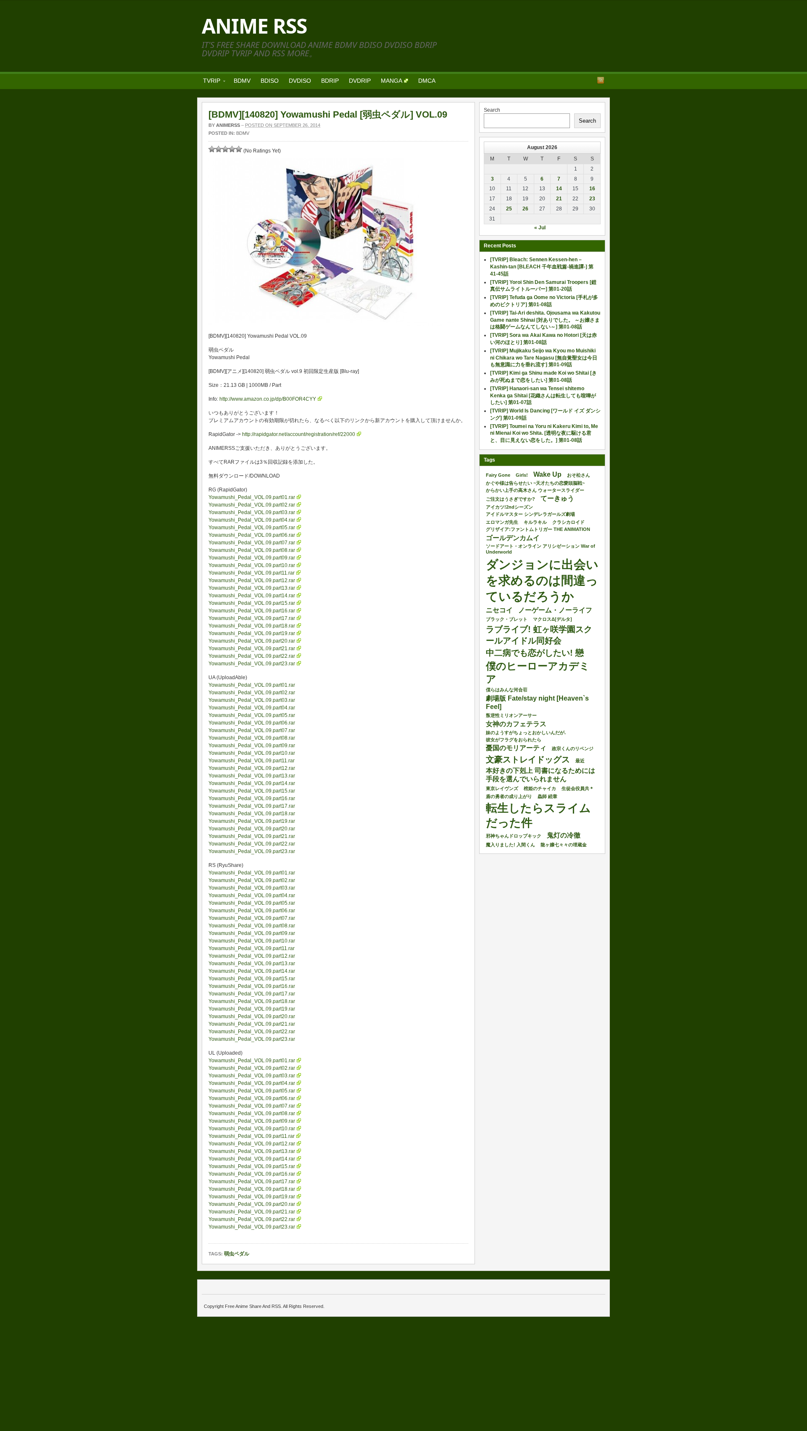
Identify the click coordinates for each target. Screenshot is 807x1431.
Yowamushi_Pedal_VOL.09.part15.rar (251, 603)
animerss (228, 125)
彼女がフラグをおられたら (513, 739)
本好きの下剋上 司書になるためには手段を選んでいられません (540, 775)
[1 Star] (211, 149)
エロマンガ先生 (502, 522)
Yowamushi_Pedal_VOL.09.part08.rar (251, 550)
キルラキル (535, 522)
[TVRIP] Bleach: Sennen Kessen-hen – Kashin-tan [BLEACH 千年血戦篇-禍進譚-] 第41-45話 (541, 267)
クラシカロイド (568, 522)
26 (525, 209)
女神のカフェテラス (516, 723)
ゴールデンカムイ (513, 537)
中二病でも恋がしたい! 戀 (535, 652)
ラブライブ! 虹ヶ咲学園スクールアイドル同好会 (539, 635)
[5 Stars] (238, 149)
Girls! (522, 475)
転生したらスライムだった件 (538, 815)
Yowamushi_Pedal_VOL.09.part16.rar (251, 611)
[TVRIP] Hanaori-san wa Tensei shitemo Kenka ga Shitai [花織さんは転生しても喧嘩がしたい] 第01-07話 (543, 396)
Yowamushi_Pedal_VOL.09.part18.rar (251, 626)
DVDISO (300, 80)
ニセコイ (499, 610)
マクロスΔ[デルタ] (552, 619)
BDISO (270, 80)
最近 (580, 760)
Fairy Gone (498, 475)
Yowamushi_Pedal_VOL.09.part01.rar (251, 497)
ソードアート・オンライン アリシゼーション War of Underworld (540, 549)
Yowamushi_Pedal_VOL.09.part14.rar (251, 596)
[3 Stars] (225, 149)
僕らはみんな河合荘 (506, 689)
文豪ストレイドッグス (528, 759)
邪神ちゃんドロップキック (513, 835)
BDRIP (330, 80)
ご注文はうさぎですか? (510, 499)
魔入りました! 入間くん (510, 844)
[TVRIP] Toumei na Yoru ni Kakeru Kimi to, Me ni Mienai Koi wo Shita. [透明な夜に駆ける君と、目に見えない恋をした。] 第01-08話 (544, 433)
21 (559, 199)
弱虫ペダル (236, 1254)
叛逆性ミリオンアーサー (511, 715)
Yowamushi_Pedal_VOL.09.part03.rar (251, 512)
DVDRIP (360, 80)
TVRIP (209, 82)
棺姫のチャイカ (540, 788)
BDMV (242, 80)
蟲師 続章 (547, 796)
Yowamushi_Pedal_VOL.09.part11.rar (251, 573)
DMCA (426, 80)
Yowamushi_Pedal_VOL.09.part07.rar (251, 543)
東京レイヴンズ (502, 788)
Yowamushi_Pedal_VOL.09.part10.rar (251, 565)
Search (492, 110)
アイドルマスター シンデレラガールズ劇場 (530, 514)
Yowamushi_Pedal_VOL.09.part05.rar (251, 527)
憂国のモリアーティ (516, 747)
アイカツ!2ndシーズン (509, 506)
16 (592, 189)
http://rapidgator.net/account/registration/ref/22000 (298, 434)
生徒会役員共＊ (578, 788)
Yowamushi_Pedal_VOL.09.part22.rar (251, 656)
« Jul (540, 228)
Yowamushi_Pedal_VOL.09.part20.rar (251, 641)
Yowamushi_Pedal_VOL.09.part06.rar (251, 535)
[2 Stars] (218, 149)
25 (509, 209)
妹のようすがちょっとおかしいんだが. (526, 732)
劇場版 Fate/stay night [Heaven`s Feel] (537, 703)
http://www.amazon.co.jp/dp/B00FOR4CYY (267, 399)
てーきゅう (557, 498)
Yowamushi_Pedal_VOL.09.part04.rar (251, 520)
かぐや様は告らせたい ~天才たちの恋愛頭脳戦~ (535, 483)
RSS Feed (600, 80)
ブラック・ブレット (506, 619)
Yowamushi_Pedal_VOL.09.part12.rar (251, 580)
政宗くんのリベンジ (572, 748)
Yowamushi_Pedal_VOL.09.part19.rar (251, 633)
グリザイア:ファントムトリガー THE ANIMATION (538, 529)
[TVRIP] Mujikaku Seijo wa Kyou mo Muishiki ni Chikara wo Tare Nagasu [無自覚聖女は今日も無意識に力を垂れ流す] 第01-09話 (543, 358)
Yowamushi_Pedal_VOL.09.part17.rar (251, 618)
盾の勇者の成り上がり (509, 796)
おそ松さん (578, 475)
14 (559, 189)
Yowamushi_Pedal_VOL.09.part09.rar (251, 558)
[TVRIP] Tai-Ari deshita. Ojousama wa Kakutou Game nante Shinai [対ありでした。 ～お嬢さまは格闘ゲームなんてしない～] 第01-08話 (545, 320)
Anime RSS (254, 25)
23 (592, 199)
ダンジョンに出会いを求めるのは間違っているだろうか (542, 580)
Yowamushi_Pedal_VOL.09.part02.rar (251, 505)
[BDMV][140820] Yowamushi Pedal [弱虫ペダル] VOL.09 (327, 114)
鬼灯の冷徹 (563, 835)
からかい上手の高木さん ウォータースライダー (535, 490)
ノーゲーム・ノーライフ (555, 610)
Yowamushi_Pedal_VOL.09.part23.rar (251, 664)
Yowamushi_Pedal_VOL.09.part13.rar (251, 588)
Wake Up (547, 474)
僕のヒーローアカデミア (538, 672)
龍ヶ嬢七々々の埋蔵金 (564, 844)
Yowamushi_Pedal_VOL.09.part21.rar (251, 648)
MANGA (391, 80)
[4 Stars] (232, 149)
